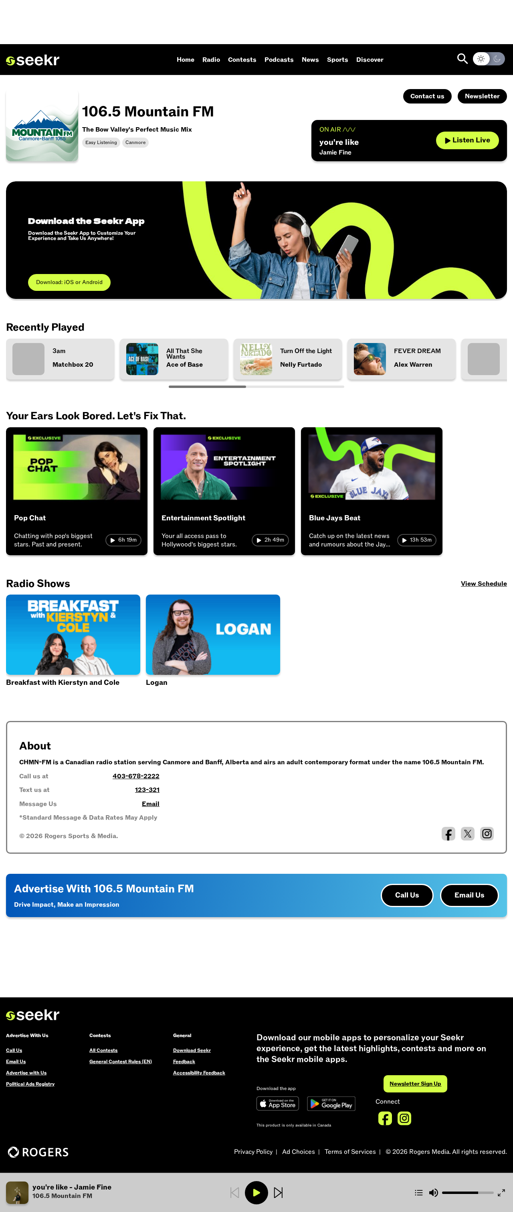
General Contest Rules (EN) (120, 1061)
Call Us (407, 895)
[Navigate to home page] (32, 60)
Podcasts (279, 59)
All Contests (103, 1050)
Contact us (427, 96)
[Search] (462, 58)
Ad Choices (298, 1151)
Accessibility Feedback (199, 1073)
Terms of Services (350, 1151)
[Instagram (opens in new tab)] (487, 833)
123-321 (147, 790)
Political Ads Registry (30, 1084)
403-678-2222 (136, 776)
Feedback (184, 1061)
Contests (242, 59)
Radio (211, 59)
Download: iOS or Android (69, 282)
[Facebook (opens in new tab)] (448, 833)
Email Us (469, 895)
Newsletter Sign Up (415, 1084)
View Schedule (484, 583)
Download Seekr (192, 1050)
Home (185, 59)
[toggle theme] (489, 58)
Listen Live (471, 140)
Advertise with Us (26, 1073)
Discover (370, 59)
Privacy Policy (253, 1151)
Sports (337, 59)
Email (151, 804)
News (310, 59)
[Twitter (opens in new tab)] (468, 833)
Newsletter (482, 96)
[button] (73, 648)
